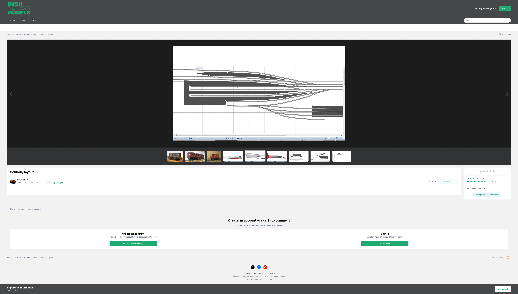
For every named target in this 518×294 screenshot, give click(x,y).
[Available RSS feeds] (508, 257)
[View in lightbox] (259, 93)
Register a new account (133, 243)
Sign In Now (385, 243)
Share (433, 181)
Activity (24, 20)
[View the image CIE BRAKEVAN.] (214, 156)
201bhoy (24, 180)
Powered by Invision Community (259, 279)
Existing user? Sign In (485, 8)
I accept (504, 289)
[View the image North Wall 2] (299, 156)
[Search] (508, 20)
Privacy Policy (259, 273)
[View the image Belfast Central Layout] (277, 156)
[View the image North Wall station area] (320, 156)
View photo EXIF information (487, 195)
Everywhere (496, 20)
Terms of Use (12, 290)
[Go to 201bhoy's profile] (13, 181)
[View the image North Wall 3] (341, 156)
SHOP (33, 20)
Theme (246, 273)
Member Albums (476, 181)
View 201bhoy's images (53, 182)
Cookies (272, 273)
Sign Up (505, 8)
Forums (13, 20)
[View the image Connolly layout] (255, 156)
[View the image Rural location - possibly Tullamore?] (233, 156)
